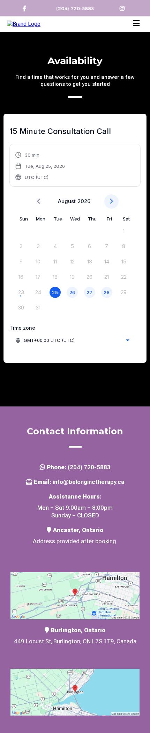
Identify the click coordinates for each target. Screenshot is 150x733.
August (67, 201)
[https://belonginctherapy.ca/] (23, 23)
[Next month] (111, 201)
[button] (136, 24)
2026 (83, 201)
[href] (75, 595)
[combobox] (72, 340)
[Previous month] (38, 201)
